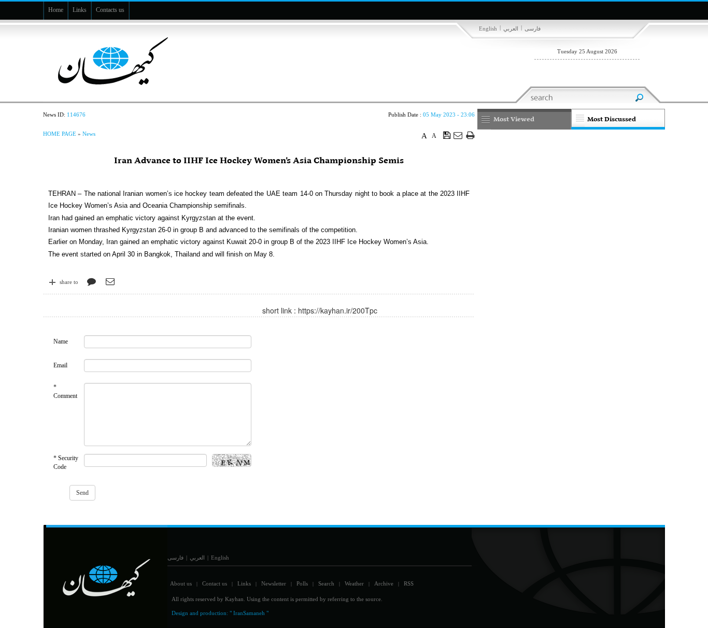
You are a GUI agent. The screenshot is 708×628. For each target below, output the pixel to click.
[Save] (447, 135)
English (488, 28)
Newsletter (273, 583)
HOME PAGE (59, 134)
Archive (383, 583)
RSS (409, 583)
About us (181, 583)
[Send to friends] (458, 135)
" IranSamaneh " (249, 613)
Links (244, 583)
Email (60, 365)
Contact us (214, 583)
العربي (510, 28)
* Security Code (65, 462)
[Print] (470, 135)
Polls (302, 583)
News (88, 134)
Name (60, 341)
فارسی (533, 28)
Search (326, 583)
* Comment (65, 391)
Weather (354, 583)
